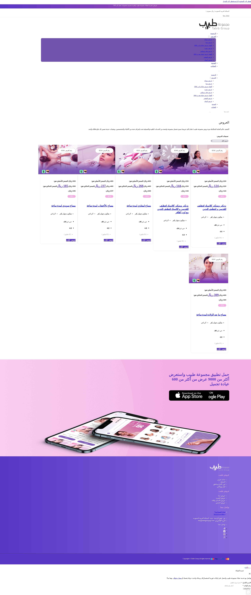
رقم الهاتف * (247, 585)
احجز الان (221, 243)
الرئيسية (213, 33)
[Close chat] (249, 574)
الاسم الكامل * (246, 583)
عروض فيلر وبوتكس (206, 51)
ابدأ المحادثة (247, 588)
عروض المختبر (208, 57)
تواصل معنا (226, 15)
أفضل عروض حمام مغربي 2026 (203, 54)
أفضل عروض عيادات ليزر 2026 (203, 45)
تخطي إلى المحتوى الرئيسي (242, 1)
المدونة (213, 63)
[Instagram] (224, 535)
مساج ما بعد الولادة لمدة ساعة (211, 314)
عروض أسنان (208, 60)
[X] (224, 537)
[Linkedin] (224, 532)
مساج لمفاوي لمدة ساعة (139, 205)
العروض (213, 36)
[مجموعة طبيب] (219, 470)
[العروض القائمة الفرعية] (209, 36)
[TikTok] (224, 529)
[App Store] (199, 396)
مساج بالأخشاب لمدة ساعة (100, 205)
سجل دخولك (177, 578)
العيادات (213, 66)
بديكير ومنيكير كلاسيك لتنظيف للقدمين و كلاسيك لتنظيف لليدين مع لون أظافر (173, 209)
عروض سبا (209, 42)
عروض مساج (208, 39)
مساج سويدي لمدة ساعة (63, 205)
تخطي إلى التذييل (228, 1)
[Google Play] (219, 396)
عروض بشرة (208, 48)
